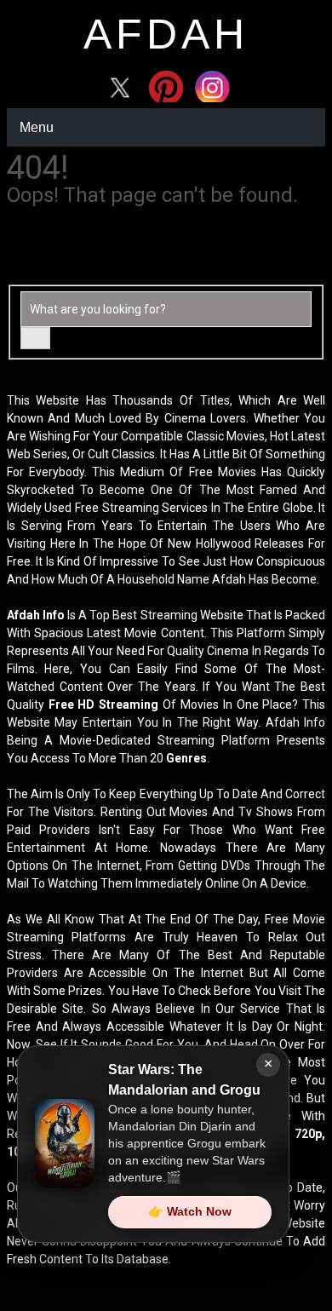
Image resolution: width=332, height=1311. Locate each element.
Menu (37, 127)
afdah (166, 34)
